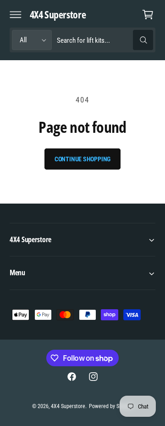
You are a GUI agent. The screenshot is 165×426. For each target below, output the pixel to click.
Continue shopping (83, 159)
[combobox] (104, 40)
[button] (15, 14)
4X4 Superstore (68, 406)
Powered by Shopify (111, 406)
